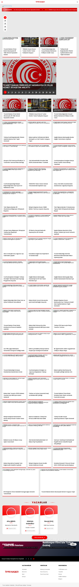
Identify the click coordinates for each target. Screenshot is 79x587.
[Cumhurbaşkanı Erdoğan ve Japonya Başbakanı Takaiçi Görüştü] (39, 361)
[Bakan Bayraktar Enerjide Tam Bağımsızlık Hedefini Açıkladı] (14, 454)
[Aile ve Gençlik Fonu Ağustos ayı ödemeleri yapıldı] (14, 245)
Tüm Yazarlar (38, 537)
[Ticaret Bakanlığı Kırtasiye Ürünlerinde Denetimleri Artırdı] (14, 361)
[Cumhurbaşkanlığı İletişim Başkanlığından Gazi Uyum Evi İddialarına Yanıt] (14, 175)
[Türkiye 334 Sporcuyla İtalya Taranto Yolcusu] (65, 316)
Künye (60, 574)
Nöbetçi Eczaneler (45, 569)
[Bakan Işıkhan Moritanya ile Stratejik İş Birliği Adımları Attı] (65, 361)
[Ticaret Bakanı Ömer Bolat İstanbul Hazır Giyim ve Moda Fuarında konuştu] (65, 384)
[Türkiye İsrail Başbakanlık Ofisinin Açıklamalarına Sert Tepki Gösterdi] (68, 42)
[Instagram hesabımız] (31, 559)
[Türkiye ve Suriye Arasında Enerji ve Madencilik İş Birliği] (39, 384)
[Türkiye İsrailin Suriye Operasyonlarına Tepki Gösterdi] (65, 408)
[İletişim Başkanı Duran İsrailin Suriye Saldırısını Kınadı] (39, 454)
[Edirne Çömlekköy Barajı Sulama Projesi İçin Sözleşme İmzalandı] (39, 340)
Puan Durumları (44, 574)
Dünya (24, 576)
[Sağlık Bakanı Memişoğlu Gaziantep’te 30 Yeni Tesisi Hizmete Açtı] (39, 268)
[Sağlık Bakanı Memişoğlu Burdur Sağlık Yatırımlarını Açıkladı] (65, 128)
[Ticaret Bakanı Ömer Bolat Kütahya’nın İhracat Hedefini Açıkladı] (14, 316)
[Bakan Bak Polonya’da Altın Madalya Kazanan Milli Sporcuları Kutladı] (39, 316)
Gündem (24, 569)
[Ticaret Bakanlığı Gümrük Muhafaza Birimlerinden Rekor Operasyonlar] (65, 245)
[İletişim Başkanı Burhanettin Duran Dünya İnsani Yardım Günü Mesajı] (14, 408)
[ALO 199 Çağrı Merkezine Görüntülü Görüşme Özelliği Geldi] (14, 340)
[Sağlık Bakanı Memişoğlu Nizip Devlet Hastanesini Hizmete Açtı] (65, 268)
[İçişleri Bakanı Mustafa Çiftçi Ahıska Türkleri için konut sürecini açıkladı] (65, 221)
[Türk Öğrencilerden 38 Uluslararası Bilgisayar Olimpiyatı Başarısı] (14, 198)
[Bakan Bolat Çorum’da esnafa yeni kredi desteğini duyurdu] (39, 291)
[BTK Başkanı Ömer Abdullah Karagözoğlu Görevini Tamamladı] (20, 479)
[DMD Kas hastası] (20, 547)
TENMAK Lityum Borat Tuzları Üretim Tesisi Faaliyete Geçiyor (53, 9)
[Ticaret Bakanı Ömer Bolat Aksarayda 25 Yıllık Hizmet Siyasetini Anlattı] (11, 42)
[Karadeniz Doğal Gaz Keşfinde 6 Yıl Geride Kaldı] (39, 245)
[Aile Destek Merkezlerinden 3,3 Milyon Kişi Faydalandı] (39, 431)
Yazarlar (60, 572)
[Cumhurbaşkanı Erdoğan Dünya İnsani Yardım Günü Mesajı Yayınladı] (65, 152)
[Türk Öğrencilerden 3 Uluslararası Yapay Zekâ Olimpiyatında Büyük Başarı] (65, 198)
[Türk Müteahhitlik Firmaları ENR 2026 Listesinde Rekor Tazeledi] (39, 152)
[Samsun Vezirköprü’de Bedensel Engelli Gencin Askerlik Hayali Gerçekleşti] (65, 431)
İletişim (60, 579)
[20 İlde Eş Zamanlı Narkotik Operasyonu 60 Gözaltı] (39, 221)
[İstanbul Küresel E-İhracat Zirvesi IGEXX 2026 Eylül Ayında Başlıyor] (65, 454)
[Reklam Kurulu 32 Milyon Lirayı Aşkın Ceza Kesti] (14, 431)
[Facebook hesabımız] (26, 559)
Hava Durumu (44, 572)
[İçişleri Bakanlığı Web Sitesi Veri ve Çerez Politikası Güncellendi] (14, 291)
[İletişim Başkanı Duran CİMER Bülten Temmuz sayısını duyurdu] (39, 198)
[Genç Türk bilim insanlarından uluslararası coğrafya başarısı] (65, 175)
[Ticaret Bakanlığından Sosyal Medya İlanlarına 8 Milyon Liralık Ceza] (49, 42)
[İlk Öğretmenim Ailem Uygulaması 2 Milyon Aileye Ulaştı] (65, 340)
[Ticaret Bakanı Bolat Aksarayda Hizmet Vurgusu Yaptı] (58, 479)
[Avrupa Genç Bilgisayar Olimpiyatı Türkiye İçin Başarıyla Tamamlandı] (14, 221)
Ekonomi (24, 572)
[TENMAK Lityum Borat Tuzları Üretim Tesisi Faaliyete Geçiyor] (30, 42)
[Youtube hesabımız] (33, 559)
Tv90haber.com (62, 569)
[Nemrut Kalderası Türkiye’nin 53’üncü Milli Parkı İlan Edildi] (39, 408)
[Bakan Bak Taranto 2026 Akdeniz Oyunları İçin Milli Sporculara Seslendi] (14, 384)
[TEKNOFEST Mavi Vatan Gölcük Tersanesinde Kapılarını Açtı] (39, 175)
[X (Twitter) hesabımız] (28, 559)
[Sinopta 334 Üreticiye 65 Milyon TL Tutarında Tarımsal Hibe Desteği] (14, 151)
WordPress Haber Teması (23, 585)
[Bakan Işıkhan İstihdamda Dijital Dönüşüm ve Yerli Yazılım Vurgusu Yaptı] (39, 128)
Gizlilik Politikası (62, 576)
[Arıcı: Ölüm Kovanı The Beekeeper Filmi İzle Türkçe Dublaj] (58, 547)
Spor (23, 574)
